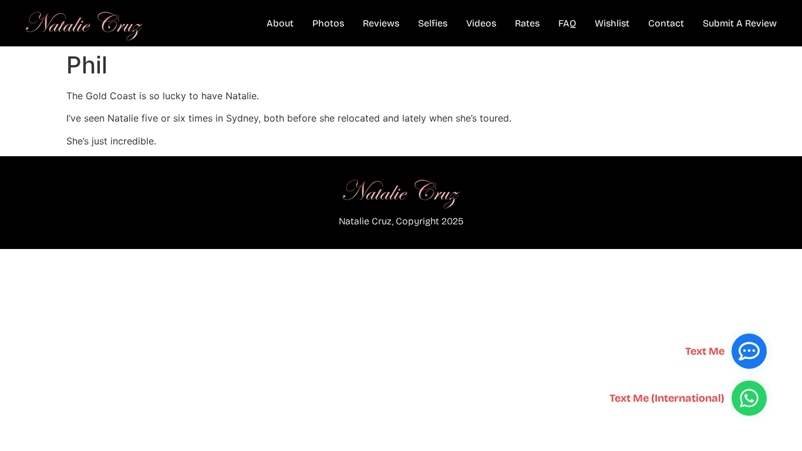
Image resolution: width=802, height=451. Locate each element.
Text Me (705, 351)
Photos (328, 23)
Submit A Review (740, 23)
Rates (527, 23)
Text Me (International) (667, 398)
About (280, 23)
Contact (666, 23)
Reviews (381, 23)
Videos (481, 23)
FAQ (567, 23)
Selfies (432, 23)
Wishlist (612, 23)
